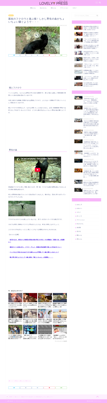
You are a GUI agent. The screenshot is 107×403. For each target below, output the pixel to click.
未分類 (79, 227)
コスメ (75, 8)
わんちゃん (43, 8)
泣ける (79, 231)
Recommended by (59, 341)
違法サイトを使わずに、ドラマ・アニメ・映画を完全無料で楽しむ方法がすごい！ (36, 247)
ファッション (64, 8)
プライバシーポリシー (21, 401)
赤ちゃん (53, 8)
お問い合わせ (10, 401)
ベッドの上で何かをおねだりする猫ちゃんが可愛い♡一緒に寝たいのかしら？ (34, 252)
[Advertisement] (37, 71)
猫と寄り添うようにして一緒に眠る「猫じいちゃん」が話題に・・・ (31, 257)
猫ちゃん (33, 8)
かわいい (79, 208)
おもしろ (79, 204)
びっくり (79, 216)
